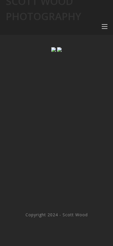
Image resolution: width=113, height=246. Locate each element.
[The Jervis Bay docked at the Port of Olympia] (59, 49)
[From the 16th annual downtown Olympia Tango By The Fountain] (53, 49)
